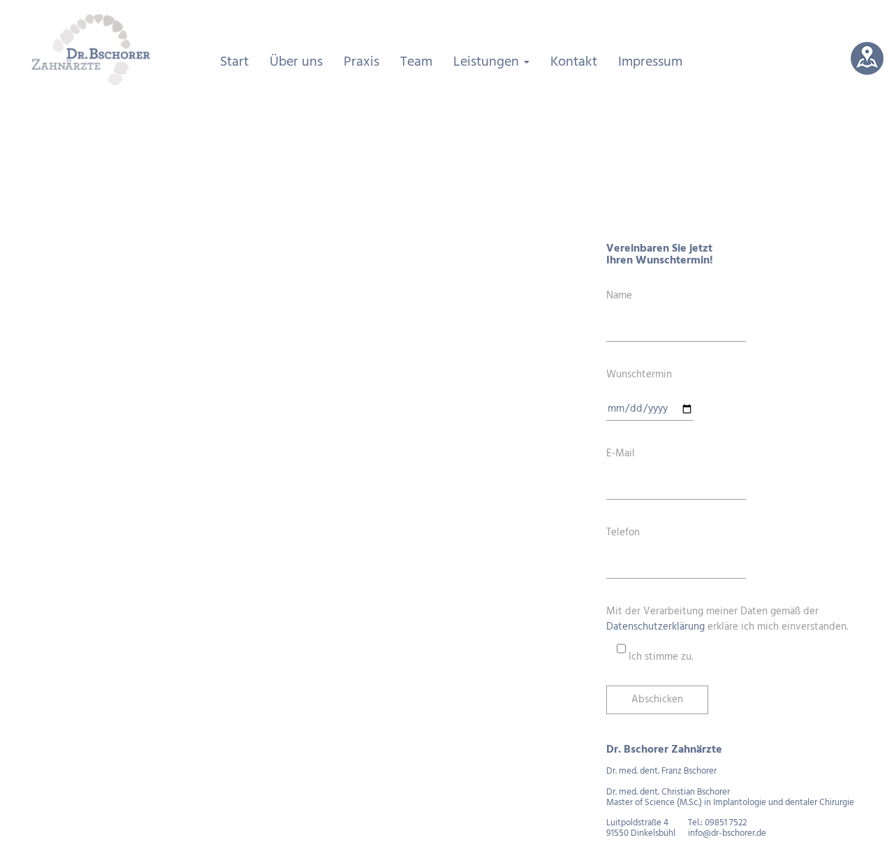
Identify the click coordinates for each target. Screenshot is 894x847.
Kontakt (573, 62)
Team (416, 62)
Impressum (650, 62)
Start (234, 62)
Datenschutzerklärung (655, 626)
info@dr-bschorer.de (727, 833)
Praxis (361, 62)
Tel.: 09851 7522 (717, 823)
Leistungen (487, 62)
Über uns (296, 62)
